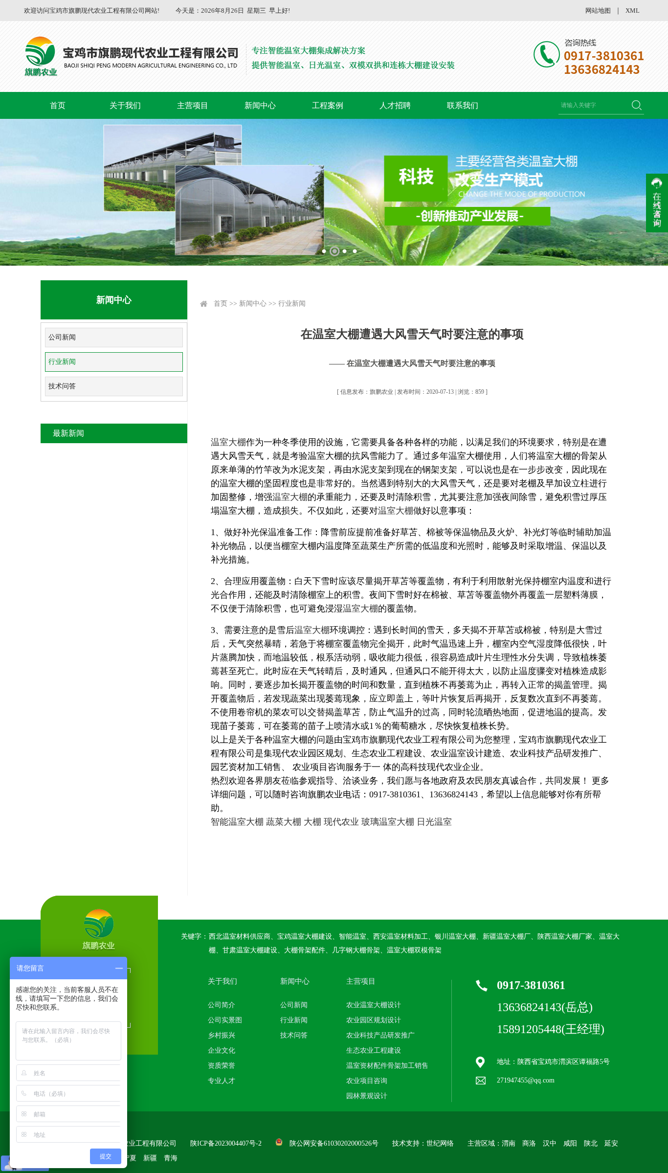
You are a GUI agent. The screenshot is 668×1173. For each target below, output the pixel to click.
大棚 (312, 822)
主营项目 (192, 105)
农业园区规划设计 (373, 1020)
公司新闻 (62, 337)
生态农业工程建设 (373, 1050)
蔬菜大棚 (283, 822)
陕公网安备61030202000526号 (334, 1143)
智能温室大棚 (237, 822)
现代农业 (341, 822)
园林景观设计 (366, 1096)
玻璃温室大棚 (387, 822)
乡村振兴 (221, 1035)
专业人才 (221, 1080)
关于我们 (125, 105)
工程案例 (327, 105)
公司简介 (221, 1005)
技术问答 (62, 386)
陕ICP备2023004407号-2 (226, 1143)
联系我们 (462, 105)
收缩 (657, 203)
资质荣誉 (221, 1065)
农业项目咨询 (366, 1080)
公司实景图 (225, 1020)
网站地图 (598, 10)
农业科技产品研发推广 (380, 1035)
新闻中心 (260, 105)
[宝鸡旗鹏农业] (241, 56)
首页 (58, 105)
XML (632, 10)
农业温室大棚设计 (373, 1005)
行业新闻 (62, 361)
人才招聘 (395, 105)
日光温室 (434, 822)
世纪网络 (440, 1143)
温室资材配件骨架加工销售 (387, 1065)
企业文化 (221, 1050)
